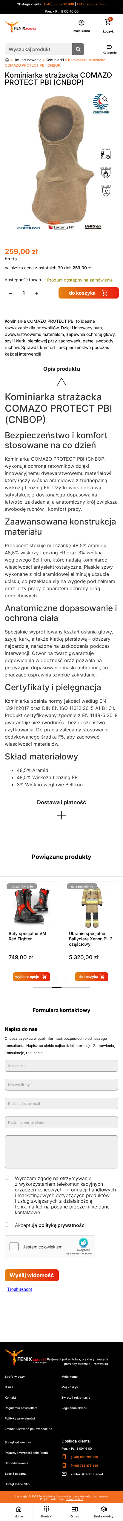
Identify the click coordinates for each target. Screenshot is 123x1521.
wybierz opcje (27, 976)
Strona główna (7, 60)
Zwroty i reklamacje (75, 1397)
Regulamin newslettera (21, 1408)
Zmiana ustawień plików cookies (28, 1429)
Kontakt (10, 1397)
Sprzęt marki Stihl (17, 1484)
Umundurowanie (27, 60)
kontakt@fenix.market (87, 1474)
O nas (9, 1387)
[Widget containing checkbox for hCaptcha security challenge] (50, 1246)
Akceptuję (50, 1225)
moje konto (81, 31)
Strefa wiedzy (15, 1376)
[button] (105, 99)
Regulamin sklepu (74, 1408)
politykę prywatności (62, 1225)
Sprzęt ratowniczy (18, 1442)
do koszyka (82, 293)
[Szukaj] (78, 49)
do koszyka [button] (88, 976)
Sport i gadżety (16, 1473)
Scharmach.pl (74, 1499)
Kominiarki (55, 60)
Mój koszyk (69, 1387)
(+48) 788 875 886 (92, 4)
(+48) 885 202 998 (58, 4)
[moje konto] (81, 22)
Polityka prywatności (20, 1418)
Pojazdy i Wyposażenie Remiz (27, 1452)
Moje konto (69, 1376)
